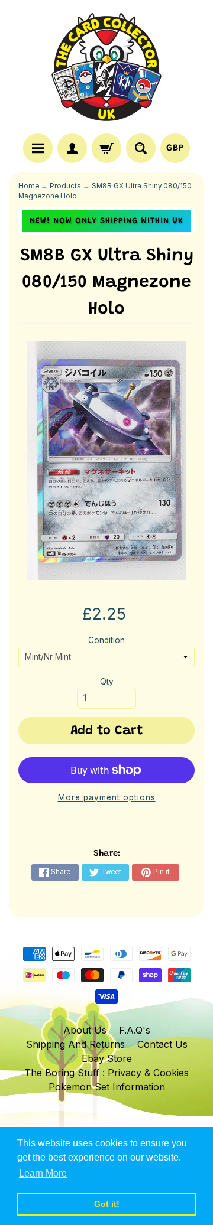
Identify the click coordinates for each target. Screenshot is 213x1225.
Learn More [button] (43, 1173)
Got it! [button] (107, 1203)
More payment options (107, 797)
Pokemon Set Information (107, 1087)
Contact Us (162, 1044)
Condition (106, 640)
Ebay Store (107, 1058)
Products (65, 186)
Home (28, 186)
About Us (84, 1030)
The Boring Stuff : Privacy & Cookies (106, 1073)
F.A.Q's (134, 1030)
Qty (107, 681)
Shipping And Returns (75, 1044)
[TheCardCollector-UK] (106, 68)
